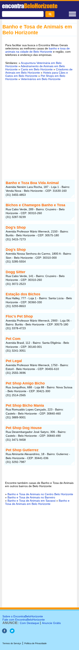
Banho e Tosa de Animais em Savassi (31, 500)
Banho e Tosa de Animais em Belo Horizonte (37, 502)
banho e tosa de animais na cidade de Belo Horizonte (37, 50)
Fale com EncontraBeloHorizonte (23, 619)
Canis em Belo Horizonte (37, 69)
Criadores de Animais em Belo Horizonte (39, 71)
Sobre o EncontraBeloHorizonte (22, 616)
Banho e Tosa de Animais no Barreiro (31, 497)
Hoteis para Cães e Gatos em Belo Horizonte (36, 74)
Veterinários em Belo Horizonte (41, 79)
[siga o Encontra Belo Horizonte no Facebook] (4, 632)
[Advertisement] (39, 126)
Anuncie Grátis (51, 623)
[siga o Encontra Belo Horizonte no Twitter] (12, 632)
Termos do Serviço (11, 643)
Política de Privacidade (35, 643)
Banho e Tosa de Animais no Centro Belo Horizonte (40, 494)
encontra (30, 6)
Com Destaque (29, 623)
